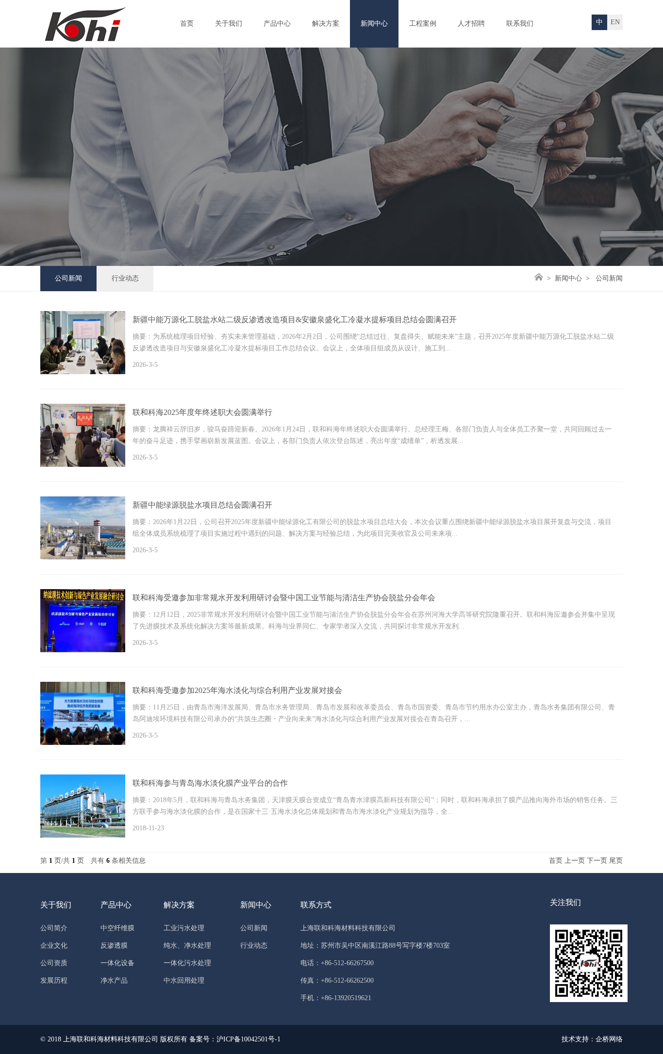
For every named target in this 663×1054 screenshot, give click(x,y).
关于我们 (228, 23)
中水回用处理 (184, 980)
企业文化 (53, 945)
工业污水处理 (184, 928)
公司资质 (53, 963)
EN (615, 22)
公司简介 (53, 928)
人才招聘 (471, 23)
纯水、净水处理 (187, 945)
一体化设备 (117, 963)
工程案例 (422, 23)
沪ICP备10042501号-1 (248, 1039)
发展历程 (53, 980)
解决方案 (325, 23)
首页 (187, 23)
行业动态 (125, 278)
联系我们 (519, 23)
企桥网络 (609, 1039)
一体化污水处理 (187, 963)
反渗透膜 (114, 945)
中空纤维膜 (117, 928)
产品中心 (277, 23)
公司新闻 (68, 278)
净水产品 (114, 980)
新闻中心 (374, 23)
